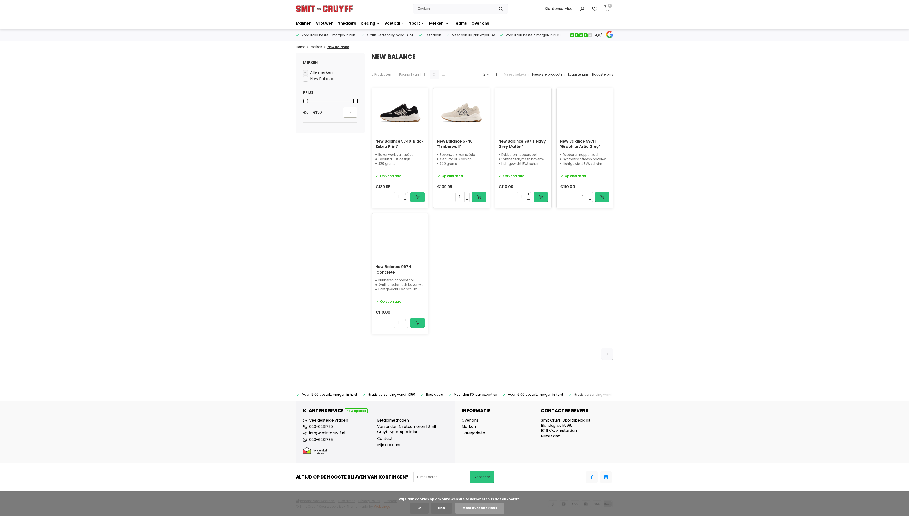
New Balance (338, 47)
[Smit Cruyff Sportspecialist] (324, 9)
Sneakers (347, 23)
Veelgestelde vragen (328, 420)
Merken (436, 23)
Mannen (303, 23)
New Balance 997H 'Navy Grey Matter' (522, 144)
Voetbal (392, 23)
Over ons (480, 23)
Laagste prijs (578, 74)
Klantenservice (559, 8)
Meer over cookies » (480, 508)
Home (300, 47)
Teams (460, 23)
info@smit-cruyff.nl (327, 433)
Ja (419, 508)
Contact (385, 438)
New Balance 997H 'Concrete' (393, 269)
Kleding (368, 23)
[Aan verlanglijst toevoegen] (421, 95)
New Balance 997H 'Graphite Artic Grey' (580, 144)
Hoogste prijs (602, 74)
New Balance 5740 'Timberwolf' (455, 144)
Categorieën (473, 433)
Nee (441, 508)
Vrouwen (324, 23)
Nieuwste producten (548, 74)
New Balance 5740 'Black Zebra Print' (399, 144)
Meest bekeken (516, 74)
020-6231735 (321, 426)
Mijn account (389, 445)
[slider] (305, 101)
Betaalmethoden (393, 420)
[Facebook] (592, 477)
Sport (414, 23)
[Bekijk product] (417, 197)
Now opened (356, 411)
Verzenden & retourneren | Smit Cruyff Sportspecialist (407, 429)
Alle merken (321, 72)
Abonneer (482, 477)
